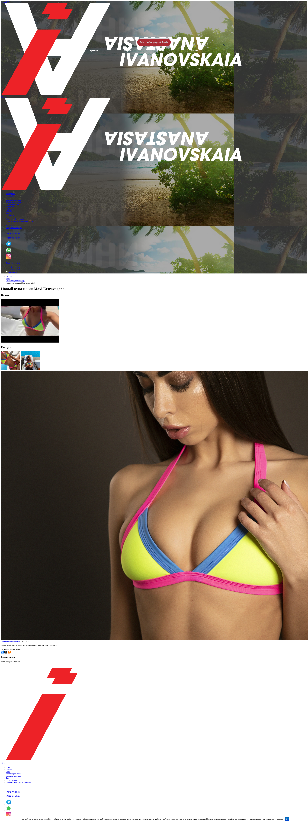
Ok (287, 819)
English (127, 50)
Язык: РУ (5, 2)
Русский (94, 50)
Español (194, 50)
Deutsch (160, 50)
